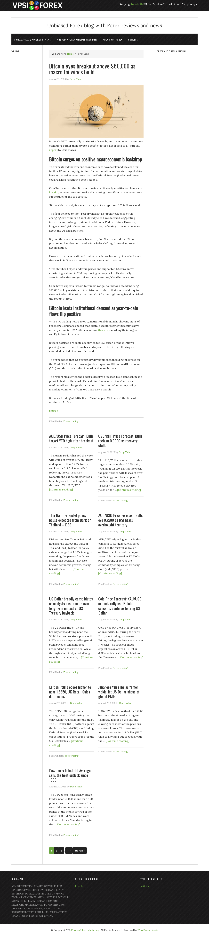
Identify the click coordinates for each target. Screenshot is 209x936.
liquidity (54, 192)
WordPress (143, 930)
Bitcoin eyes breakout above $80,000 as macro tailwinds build (92, 68)
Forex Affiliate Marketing (85, 930)
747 (69, 850)
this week (104, 330)
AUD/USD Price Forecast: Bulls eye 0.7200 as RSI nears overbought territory (120, 520)
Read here (80, 886)
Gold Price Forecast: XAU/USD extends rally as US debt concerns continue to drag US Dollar (119, 606)
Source (53, 410)
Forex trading (71, 421)
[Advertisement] (177, 106)
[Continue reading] (61, 489)
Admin (155, 930)
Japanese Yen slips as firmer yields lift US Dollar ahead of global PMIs (118, 691)
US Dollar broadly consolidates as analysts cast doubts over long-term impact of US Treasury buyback (71, 606)
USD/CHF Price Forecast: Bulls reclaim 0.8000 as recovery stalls (120, 440)
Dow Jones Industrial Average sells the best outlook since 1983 (70, 775)
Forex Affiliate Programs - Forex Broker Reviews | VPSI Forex (37, 5)
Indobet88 (137, 4)
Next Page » (80, 850)
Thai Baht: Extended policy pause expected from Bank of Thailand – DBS (70, 520)
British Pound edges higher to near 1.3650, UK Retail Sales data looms (70, 691)
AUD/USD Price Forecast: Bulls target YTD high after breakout (71, 438)
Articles (144, 886)
